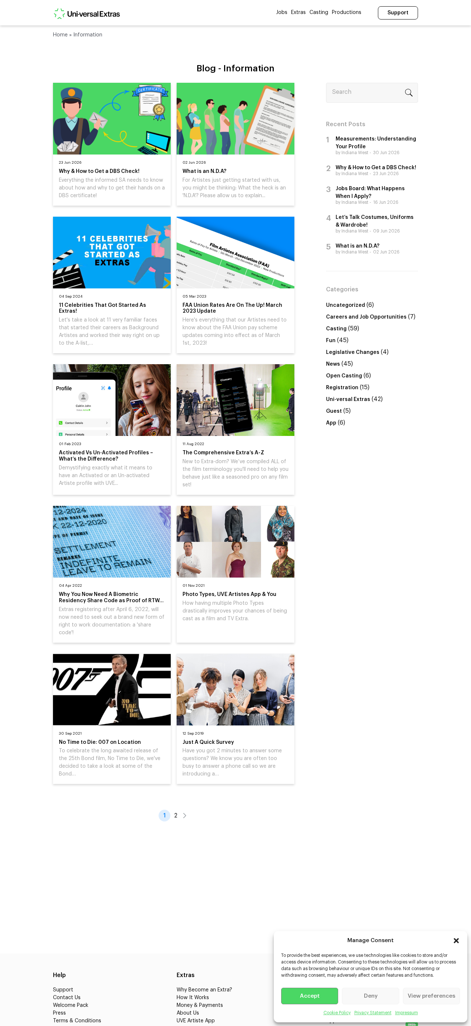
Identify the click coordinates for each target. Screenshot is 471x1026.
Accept (310, 996)
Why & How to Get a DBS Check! (99, 171)
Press (59, 1013)
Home (60, 35)
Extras (298, 12)
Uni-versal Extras (348, 399)
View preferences (431, 996)
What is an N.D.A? (204, 171)
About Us (188, 1013)
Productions (346, 12)
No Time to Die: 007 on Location (100, 742)
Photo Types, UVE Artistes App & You (229, 594)
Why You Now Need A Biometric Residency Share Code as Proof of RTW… (111, 597)
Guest (334, 411)
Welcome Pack (70, 1005)
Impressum (406, 1013)
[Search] (409, 93)
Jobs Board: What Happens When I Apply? (370, 192)
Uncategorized (345, 305)
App (331, 423)
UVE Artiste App (196, 1020)
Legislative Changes (352, 352)
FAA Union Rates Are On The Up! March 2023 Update (232, 308)
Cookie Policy (337, 1013)
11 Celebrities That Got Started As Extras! (102, 308)
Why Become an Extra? (204, 990)
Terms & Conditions (77, 1020)
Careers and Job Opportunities (366, 317)
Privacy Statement (373, 1013)
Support (397, 12)
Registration (342, 387)
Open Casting (344, 376)
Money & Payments (200, 1005)
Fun (331, 340)
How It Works (193, 997)
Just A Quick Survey (208, 742)
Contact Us (67, 997)
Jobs (281, 12)
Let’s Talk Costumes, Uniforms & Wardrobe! (375, 221)
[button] (456, 940)
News (333, 364)
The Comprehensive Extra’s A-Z (223, 452)
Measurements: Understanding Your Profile (376, 142)
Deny (371, 996)
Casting (318, 12)
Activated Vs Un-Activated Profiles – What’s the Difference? (106, 456)
